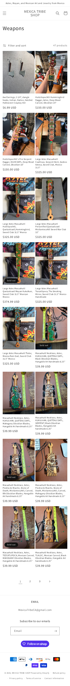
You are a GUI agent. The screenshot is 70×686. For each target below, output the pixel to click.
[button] (4, 13)
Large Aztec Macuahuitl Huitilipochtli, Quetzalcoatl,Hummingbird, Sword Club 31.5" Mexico (16, 228)
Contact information (54, 678)
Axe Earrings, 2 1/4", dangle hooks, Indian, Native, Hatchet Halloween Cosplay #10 (18, 100)
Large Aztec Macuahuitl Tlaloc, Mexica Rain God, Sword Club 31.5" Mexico (17, 356)
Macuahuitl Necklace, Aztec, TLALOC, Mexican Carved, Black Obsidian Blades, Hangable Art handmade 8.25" (50, 556)
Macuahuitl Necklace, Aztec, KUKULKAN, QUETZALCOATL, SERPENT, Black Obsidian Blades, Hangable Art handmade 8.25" (49, 423)
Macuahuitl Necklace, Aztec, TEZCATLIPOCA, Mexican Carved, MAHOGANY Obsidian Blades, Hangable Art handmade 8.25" (18, 556)
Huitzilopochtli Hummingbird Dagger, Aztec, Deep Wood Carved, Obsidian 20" (49, 100)
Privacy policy (16, 678)
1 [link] (20, 581)
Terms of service (33, 678)
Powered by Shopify (40, 672)
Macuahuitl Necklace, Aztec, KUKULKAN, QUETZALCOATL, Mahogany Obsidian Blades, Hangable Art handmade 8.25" (17, 422)
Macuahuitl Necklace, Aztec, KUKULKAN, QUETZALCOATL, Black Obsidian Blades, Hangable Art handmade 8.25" (50, 357)
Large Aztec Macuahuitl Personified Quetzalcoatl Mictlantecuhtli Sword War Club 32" (50, 228)
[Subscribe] (55, 631)
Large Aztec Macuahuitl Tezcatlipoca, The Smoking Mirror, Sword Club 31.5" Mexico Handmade (50, 292)
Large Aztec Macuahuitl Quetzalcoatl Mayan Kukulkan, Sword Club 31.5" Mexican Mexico (18, 292)
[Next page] (49, 581)
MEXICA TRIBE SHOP (21, 672)
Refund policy (59, 673)
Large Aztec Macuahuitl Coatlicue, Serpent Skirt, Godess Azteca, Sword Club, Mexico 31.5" (51, 163)
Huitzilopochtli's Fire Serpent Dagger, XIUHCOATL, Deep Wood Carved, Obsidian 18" (18, 162)
